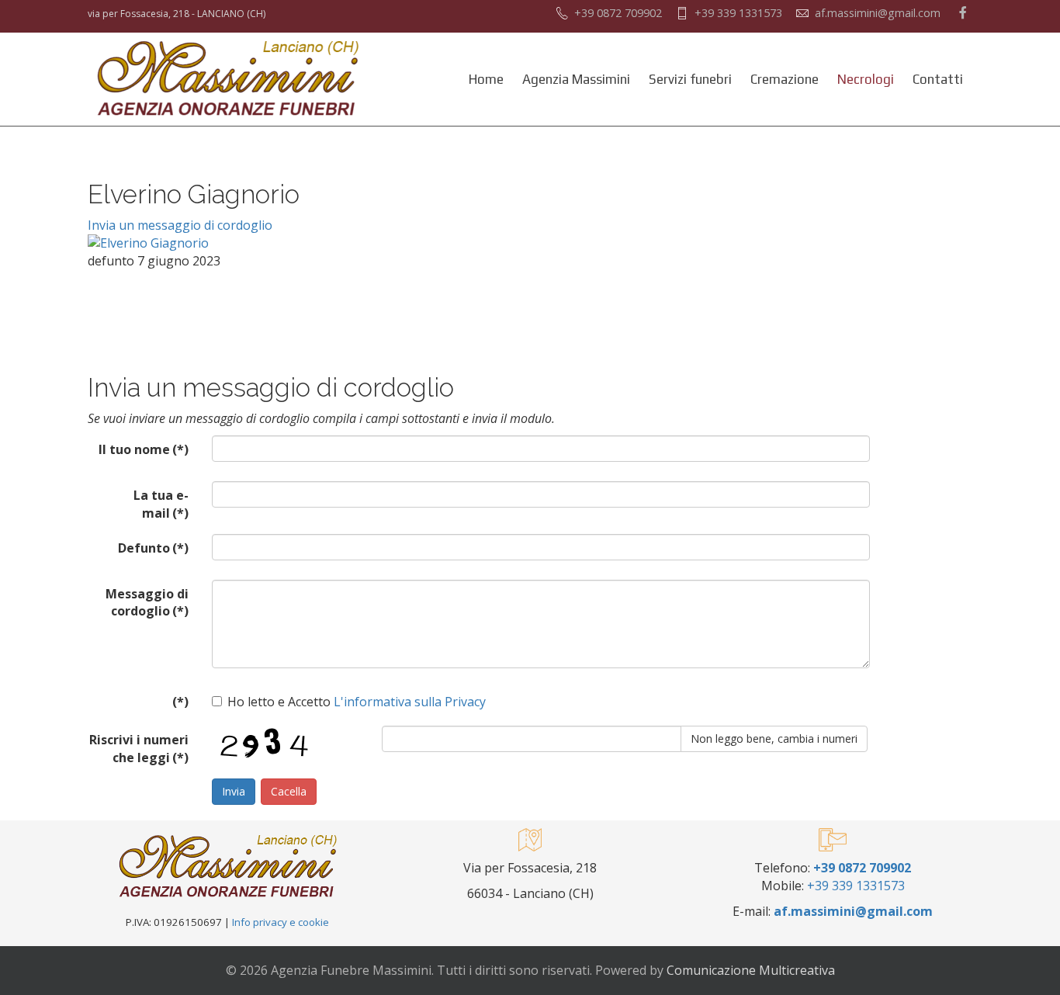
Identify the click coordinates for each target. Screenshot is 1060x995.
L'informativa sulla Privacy (408, 701)
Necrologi (865, 79)
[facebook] (963, 12)
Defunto (153, 547)
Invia (233, 791)
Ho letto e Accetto (356, 701)
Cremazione (784, 79)
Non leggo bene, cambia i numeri (774, 738)
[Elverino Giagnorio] (262, 243)
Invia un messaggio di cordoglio (180, 225)
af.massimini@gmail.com (877, 12)
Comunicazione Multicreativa (751, 970)
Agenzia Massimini (576, 79)
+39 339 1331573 (738, 12)
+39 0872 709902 (618, 12)
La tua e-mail (161, 504)
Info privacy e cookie (280, 922)
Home (486, 79)
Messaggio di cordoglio (147, 602)
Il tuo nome (144, 449)
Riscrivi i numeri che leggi (139, 748)
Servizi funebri (690, 79)
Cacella (289, 791)
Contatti (938, 79)
